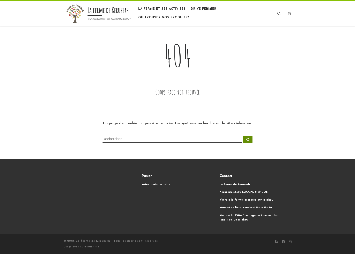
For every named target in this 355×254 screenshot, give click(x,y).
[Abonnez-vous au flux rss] (276, 242)
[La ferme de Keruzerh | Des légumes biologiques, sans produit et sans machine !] (74, 13)
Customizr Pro (89, 247)
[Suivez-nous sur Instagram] (290, 242)
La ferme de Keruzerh (93, 241)
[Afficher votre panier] (289, 13)
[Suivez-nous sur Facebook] (283, 242)
